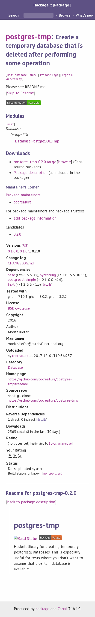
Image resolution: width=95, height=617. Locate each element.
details (46, 285)
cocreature (23, 202)
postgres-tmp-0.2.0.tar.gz (35, 161)
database (21, 75)
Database (15, 367)
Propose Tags (49, 75)
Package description (31, 172)
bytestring (48, 274)
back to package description (31, 501)
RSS (25, 246)
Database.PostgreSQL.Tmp (37, 141)
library (32, 75)
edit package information (35, 218)
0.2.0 (17, 234)
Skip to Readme (20, 93)
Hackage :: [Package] (51, 5)
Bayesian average (60, 444)
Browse (65, 15)
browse (64, 161)
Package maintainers (23, 194)
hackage (42, 608)
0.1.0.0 (13, 251)
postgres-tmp (28, 36)
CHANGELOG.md (21, 263)
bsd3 (10, 75)
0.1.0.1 (25, 251)
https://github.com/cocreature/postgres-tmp (43, 400)
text (11, 284)
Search (14, 15)
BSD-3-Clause (19, 308)
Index (10, 124)
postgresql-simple (22, 279)
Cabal (62, 608)
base (11, 274)
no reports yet (52, 473)
